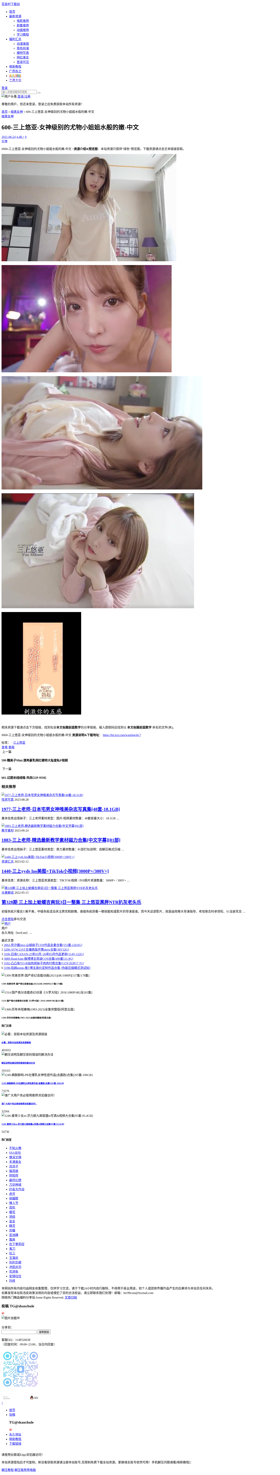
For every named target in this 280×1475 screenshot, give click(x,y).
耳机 (12, 1207)
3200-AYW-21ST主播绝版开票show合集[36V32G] (36, 949)
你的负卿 (15, 1262)
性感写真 (8, 799)
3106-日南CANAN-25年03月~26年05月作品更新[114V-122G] (44, 954)
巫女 (12, 1221)
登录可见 (23, 62)
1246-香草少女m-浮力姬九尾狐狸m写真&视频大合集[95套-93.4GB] (33, 1124)
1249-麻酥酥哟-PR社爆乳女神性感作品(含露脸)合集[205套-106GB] (33, 1083)
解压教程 (8, 1470)
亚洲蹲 (13, 1235)
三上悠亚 (19, 742)
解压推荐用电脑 (25, 1470)
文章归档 (71, 1297)
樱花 (12, 1212)
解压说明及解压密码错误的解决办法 (18, 1063)
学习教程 (23, 34)
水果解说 (8, 892)
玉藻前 (13, 1257)
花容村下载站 (11, 4)
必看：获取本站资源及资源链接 (16, 1042)
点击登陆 (8, 919)
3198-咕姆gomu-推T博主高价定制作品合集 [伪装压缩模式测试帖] (47, 967)
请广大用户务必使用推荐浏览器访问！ (19, 1103)
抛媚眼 (13, 1198)
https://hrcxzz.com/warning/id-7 (122, 735)
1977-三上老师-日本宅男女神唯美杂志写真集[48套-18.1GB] (61, 809)
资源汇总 (8, 861)
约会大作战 (16, 1189)
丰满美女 (15, 1161)
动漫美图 (23, 43)
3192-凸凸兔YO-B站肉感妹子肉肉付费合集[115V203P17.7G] (44, 963)
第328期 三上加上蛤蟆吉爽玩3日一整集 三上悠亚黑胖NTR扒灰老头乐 (71, 902)
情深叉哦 (15, 1157)
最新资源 (15, 16)
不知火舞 (15, 1148)
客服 (11, 747)
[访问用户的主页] (6, 923)
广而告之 (15, 71)
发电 (5, 747)
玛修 (12, 1280)
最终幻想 (15, 1180)
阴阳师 (13, 1175)
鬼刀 (12, 1248)
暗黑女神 (17, 111)
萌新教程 (15, 66)
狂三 (12, 1253)
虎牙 (12, 1193)
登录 (5, 88)
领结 (12, 1216)
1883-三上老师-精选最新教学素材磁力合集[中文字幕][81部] (61, 840)
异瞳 (12, 1230)
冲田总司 (15, 1267)
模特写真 (23, 52)
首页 (12, 11)
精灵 (12, 1225)
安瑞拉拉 (15, 1276)
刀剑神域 (15, 1184)
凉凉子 (13, 1166)
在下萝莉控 (16, 1244)
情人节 (13, 1203)
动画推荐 (23, 30)
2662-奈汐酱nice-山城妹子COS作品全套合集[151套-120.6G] (43, 945)
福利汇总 (15, 39)
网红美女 (23, 57)
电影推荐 (23, 20)
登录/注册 (23, 96)
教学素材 (8, 830)
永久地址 (15, 1434)
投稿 (12, 1414)
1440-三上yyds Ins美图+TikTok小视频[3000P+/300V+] (55, 871)
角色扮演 (23, 48)
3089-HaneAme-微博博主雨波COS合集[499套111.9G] (38, 958)
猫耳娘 (13, 1171)
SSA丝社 (15, 1152)
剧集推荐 (23, 25)
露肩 (12, 1239)
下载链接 (15, 1443)
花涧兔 (13, 1271)
